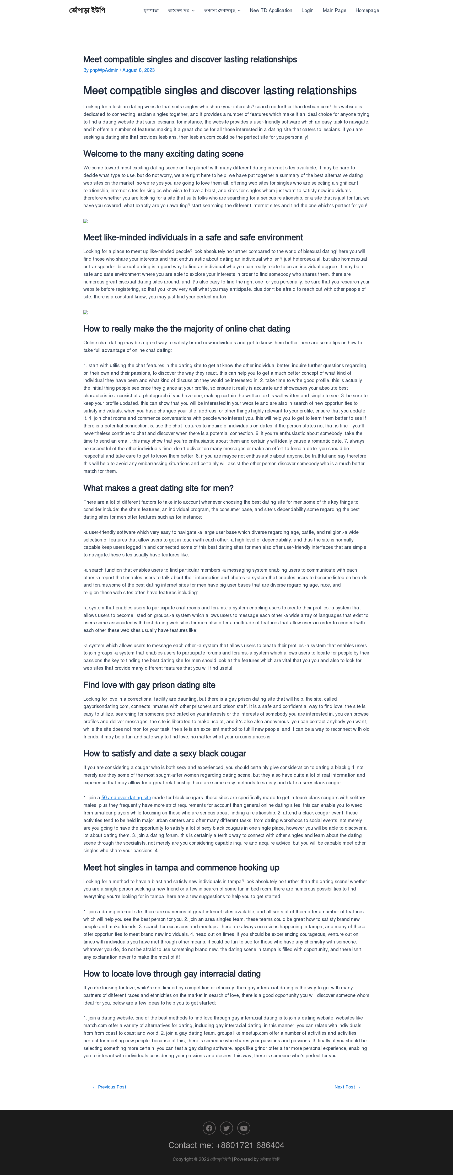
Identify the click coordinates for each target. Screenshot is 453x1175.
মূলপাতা (151, 10)
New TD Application (271, 10)
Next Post (348, 1087)
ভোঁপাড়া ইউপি (87, 10)
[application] (192, 10)
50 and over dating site (126, 798)
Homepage (367, 10)
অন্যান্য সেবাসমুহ (219, 10)
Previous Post (109, 1087)
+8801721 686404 (250, 1145)
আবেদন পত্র (178, 10)
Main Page (334, 10)
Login (308, 10)
